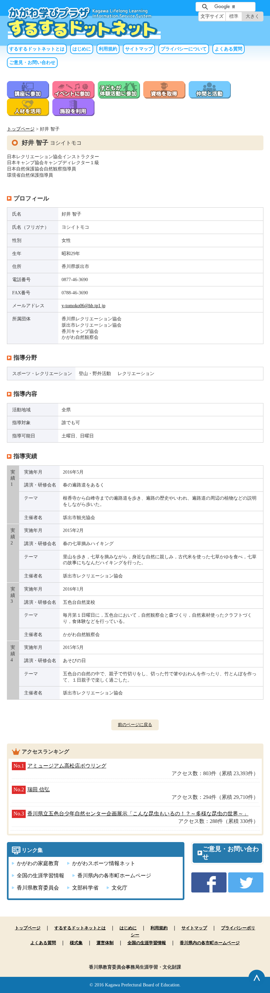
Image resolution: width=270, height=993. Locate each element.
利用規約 (108, 48)
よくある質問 (228, 48)
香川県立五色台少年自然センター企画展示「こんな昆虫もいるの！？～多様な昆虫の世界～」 (138, 813)
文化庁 (119, 888)
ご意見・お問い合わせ (32, 62)
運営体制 (105, 942)
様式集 (76, 942)
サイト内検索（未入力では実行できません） (185, 7)
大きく (252, 16)
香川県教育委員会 (38, 888)
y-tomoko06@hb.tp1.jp (83, 305)
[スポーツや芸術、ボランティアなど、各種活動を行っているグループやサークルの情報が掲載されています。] (210, 95)
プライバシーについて (184, 48)
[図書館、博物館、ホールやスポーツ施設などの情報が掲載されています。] (73, 112)
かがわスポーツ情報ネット (103, 863)
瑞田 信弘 (38, 789)
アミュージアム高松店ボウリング (66, 766)
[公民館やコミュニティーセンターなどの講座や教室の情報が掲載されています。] (28, 95)
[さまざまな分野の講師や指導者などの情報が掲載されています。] (28, 112)
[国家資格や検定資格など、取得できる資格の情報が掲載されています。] (164, 95)
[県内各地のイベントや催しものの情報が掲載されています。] (73, 95)
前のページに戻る (135, 724)
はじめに (81, 48)
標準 (233, 16)
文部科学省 (85, 888)
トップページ (21, 128)
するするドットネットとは (37, 48)
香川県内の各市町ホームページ (114, 875)
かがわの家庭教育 (38, 863)
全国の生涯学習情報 (40, 875)
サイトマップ (139, 48)
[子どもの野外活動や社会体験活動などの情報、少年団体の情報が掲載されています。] (119, 95)
